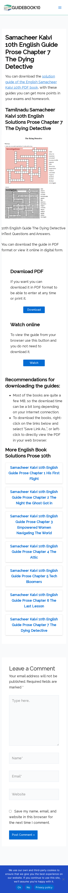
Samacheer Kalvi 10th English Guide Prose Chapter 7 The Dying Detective (34, 624)
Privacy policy (44, 887)
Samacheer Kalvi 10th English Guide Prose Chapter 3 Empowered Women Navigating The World (34, 524)
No (28, 887)
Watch (34, 363)
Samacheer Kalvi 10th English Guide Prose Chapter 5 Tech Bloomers (34, 576)
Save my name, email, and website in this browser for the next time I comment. (32, 816)
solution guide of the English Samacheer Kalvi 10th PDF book (31, 81)
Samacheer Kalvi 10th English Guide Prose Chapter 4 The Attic (34, 551)
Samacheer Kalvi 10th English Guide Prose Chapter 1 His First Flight (34, 473)
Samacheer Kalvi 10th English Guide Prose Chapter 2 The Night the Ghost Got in (34, 497)
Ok (19, 887)
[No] (63, 879)
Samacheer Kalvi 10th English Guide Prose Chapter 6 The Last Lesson (34, 600)
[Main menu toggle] (59, 7)
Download (34, 309)
